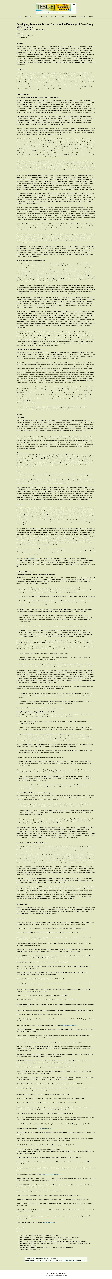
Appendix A (33, 558)
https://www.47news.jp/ (49, 1222)
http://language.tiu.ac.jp (45, 1128)
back (18, 1253)
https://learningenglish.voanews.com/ (50, 1174)
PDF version (68, 1260)
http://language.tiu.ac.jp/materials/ (68, 1025)
